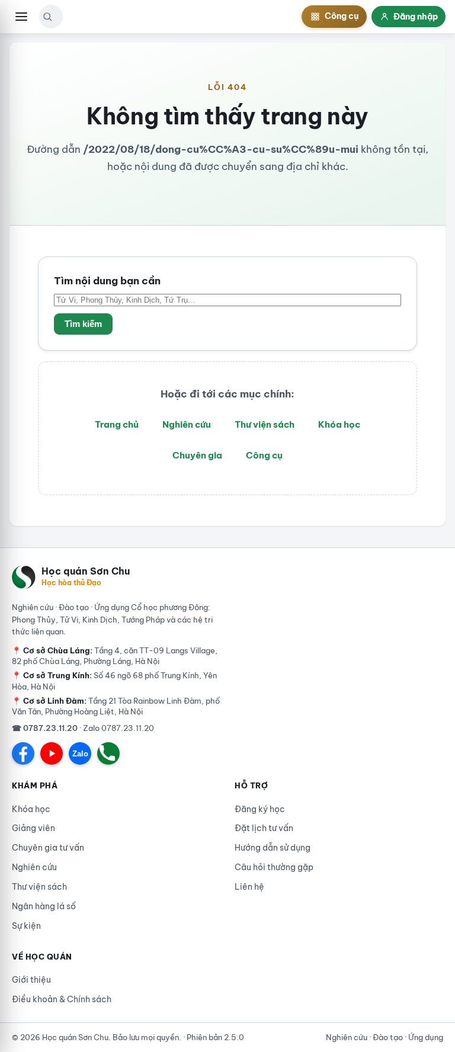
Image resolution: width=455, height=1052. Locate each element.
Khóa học (339, 424)
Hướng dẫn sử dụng (272, 847)
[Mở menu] (21, 16)
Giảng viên (33, 828)
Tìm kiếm (83, 324)
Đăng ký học (260, 809)
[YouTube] (51, 753)
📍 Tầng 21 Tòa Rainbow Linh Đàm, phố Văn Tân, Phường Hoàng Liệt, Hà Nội (116, 706)
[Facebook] (23, 753)
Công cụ (264, 455)
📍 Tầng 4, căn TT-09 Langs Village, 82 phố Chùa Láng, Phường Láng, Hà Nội (114, 656)
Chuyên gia (197, 455)
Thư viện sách (264, 424)
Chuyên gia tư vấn (48, 847)
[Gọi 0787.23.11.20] (108, 753)
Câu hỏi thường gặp (274, 867)
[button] (47, 16)
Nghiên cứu (186, 424)
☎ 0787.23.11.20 (45, 728)
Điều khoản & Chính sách (61, 999)
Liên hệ (249, 886)
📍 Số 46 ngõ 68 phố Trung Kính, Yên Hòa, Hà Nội (114, 681)
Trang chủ (117, 424)
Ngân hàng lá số (44, 906)
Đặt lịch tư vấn (264, 828)
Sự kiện (26, 925)
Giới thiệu (31, 979)
